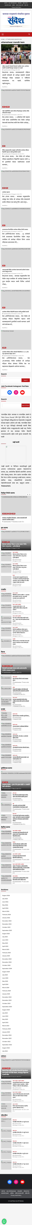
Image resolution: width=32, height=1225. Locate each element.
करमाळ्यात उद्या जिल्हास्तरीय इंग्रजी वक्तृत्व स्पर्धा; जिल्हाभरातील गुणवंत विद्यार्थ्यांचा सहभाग (20, 834)
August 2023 (6, 1009)
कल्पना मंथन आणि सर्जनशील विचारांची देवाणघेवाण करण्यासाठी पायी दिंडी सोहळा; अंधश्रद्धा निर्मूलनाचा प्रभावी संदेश (15, 1072)
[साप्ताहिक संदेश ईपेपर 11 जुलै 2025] (6, 1143)
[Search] (29, 34)
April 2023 (5, 1022)
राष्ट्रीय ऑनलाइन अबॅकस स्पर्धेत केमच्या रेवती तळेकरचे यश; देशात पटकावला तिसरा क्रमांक (20, 845)
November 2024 (6, 962)
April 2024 (5, 984)
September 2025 (7, 930)
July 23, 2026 (26, 871)
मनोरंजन (4, 1068)
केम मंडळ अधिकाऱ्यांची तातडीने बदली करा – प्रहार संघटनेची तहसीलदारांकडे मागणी (21, 619)
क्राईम (14, 713)
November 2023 (6, 1000)
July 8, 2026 (26, 881)
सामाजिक (7, 106)
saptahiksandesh (7, 70)
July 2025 (5, 936)
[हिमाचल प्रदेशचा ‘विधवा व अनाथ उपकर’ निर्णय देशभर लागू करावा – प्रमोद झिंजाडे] (6, 556)
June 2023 (5, 1016)
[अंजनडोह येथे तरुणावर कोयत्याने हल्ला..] (6, 748)
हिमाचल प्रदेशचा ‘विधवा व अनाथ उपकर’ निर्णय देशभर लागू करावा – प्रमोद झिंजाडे (20, 555)
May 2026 (5, 905)
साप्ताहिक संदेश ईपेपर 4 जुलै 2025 (20, 1153)
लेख (6, 188)
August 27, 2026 (16, 548)
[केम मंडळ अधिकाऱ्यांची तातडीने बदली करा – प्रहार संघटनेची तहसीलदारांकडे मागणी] (6, 620)
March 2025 (5, 949)
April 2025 (5, 946)
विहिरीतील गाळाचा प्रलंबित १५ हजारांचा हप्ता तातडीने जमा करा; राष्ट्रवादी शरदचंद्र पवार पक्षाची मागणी (21, 596)
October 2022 (6, 1041)
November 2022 (6, 1038)
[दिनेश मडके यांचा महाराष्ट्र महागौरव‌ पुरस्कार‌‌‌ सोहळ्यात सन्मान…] (6, 1107)
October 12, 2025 (17, 1125)
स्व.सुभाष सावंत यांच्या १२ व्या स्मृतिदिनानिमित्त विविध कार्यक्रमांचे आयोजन (20, 607)
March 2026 (5, 911)
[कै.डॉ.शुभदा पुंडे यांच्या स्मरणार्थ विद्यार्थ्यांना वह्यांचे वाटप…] (6, 857)
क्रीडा (4, 666)
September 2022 (7, 1044)
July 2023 (5, 1013)
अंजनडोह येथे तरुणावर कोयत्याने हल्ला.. (21, 747)
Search (4, 374)
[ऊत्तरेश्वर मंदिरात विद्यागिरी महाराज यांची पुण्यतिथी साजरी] (16, 299)
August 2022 (6, 1048)
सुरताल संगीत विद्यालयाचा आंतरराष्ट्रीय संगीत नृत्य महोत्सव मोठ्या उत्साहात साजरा (21, 1095)
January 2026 (6, 917)
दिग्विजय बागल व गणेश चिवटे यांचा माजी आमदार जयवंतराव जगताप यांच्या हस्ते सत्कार (21, 642)
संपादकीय (20, 3)
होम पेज (5, 3)
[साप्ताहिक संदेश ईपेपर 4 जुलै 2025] (6, 1154)
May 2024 (5, 981)
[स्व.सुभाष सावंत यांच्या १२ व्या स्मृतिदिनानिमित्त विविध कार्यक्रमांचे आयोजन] (6, 609)
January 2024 (6, 994)
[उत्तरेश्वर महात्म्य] (16, 180)
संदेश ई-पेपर (25, 3)
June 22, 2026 (16, 672)
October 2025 (6, 927)
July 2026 (5, 898)
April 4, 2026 (26, 682)
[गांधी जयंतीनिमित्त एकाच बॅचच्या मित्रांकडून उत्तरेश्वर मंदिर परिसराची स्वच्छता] (16, 99)
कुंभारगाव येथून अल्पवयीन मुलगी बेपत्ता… (21, 715)
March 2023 (5, 1025)
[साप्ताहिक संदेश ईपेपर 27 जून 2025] (6, 1165)
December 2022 (6, 1035)
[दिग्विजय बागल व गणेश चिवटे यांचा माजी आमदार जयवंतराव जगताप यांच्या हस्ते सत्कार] (6, 643)
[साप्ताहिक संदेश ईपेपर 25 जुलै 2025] (6, 1122)
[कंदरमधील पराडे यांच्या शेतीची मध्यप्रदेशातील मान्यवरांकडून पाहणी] (6, 807)
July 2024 (5, 975)
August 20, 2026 (17, 719)
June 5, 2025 (26, 1109)
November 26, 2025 (18, 824)
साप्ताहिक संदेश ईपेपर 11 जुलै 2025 (21, 1143)
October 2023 (6, 1003)
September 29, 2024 (17, 154)
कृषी (3, 782)
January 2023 (6, 1032)
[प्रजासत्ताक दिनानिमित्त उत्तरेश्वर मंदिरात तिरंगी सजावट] (16, 217)
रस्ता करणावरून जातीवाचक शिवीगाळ (20, 726)
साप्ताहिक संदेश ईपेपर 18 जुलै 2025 (21, 1132)
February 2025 (6, 952)
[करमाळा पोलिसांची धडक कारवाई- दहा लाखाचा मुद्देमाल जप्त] (6, 758)
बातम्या (4, 62)
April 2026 (5, 908)
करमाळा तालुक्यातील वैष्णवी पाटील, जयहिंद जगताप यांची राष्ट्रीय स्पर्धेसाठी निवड (21, 701)
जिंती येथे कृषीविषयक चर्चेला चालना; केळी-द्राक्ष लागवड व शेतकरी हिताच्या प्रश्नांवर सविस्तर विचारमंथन (20, 630)
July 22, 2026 (16, 1076)
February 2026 (6, 914)
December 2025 (6, 921)
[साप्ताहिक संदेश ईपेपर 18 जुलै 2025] (6, 1133)
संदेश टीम (26, 5)
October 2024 (6, 965)
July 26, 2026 (26, 849)
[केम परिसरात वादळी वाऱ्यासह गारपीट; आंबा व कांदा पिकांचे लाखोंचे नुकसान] (6, 796)
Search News (25, 405)
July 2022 (5, 1051)
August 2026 (6, 895)
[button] (2, 34)
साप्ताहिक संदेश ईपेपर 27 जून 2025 (21, 1164)
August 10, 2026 (17, 613)
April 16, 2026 (26, 809)
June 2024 (5, 978)
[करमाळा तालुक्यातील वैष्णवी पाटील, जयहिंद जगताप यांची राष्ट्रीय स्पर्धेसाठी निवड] (6, 702)
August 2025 (6, 933)
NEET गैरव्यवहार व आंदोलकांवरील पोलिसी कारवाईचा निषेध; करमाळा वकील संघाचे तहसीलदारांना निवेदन (21, 867)
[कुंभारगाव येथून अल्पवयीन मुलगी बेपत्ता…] (6, 716)
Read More (4, 86)
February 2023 (6, 1029)
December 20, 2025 (18, 706)
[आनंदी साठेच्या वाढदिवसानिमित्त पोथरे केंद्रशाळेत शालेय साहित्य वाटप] (6, 879)
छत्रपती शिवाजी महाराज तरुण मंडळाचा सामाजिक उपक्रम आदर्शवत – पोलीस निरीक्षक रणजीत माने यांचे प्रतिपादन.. (21, 1084)
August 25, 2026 (17, 601)
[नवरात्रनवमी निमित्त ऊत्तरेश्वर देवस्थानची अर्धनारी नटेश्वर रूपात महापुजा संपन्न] (16, 258)
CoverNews (12, 1201)
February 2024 (6, 990)
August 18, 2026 (16, 70)
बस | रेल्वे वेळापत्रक (13, 3)
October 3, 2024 (16, 114)
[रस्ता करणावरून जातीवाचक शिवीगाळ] (6, 727)
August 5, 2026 (17, 624)
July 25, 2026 (26, 859)
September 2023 (7, 1006)
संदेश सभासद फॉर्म (19, 5)
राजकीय (13, 513)
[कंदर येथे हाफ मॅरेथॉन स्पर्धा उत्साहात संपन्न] (6, 680)
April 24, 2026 (17, 800)
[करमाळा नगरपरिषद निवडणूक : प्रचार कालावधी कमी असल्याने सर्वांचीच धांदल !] (16, 505)
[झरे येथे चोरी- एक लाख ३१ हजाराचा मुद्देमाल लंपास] (6, 737)
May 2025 (5, 943)
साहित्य (13, 5)
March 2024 (5, 987)
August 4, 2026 (17, 647)
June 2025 (5, 940)
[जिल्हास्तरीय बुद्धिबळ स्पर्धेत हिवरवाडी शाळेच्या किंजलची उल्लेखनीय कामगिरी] (6, 690)
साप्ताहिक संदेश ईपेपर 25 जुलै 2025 (21, 1122)
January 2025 (6, 956)
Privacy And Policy (16, 7)
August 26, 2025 (17, 1100)
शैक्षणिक (11, 666)
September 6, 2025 (18, 1089)
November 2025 (6, 924)
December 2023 (6, 997)
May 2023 (5, 1019)
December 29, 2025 (18, 694)
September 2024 (7, 968)
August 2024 (6, 971)
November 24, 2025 (17, 521)
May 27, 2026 (16, 788)
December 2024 (6, 959)
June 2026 (5, 902)
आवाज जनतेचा (5, 513)
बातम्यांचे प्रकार (8, 5)
